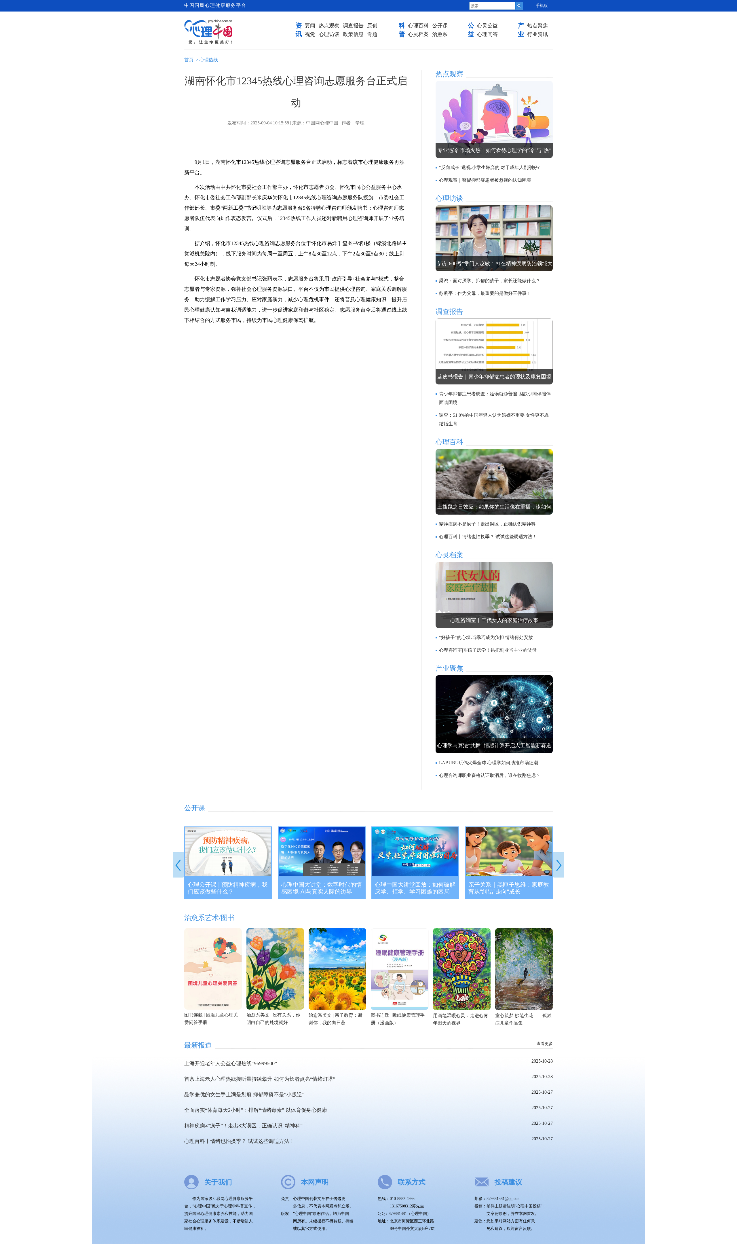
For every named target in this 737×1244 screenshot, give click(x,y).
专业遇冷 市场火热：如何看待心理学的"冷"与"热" (494, 150)
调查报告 (353, 26)
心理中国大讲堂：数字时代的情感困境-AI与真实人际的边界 (321, 888)
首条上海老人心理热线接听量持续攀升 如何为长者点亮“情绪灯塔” (259, 1079)
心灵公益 (487, 26)
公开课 (440, 26)
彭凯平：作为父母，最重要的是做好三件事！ (485, 293)
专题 (372, 34)
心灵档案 (418, 34)
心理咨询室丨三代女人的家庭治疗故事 (494, 620)
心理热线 (209, 59)
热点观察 (329, 26)
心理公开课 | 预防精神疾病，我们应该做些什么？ (227, 888)
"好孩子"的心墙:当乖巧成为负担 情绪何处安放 (486, 637)
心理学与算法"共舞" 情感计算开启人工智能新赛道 (494, 745)
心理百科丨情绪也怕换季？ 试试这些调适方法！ (488, 536)
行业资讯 (537, 34)
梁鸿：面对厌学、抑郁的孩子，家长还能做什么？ (489, 280)
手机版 (542, 5)
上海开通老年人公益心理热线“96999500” (230, 1063)
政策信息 (353, 34)
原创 (372, 26)
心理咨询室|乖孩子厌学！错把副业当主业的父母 (488, 650)
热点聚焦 (537, 26)
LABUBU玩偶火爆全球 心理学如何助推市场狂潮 (488, 762)
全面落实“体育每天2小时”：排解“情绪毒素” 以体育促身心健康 (255, 1110)
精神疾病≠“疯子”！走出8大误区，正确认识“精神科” (243, 1126)
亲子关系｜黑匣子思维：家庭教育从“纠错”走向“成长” (508, 888)
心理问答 (487, 34)
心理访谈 (329, 34)
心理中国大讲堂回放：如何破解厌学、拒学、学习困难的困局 (415, 888)
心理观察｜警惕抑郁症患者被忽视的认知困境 (485, 180)
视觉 (310, 34)
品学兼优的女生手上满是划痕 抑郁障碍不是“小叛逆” (244, 1094)
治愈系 (440, 34)
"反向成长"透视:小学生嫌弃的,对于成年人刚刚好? (489, 167)
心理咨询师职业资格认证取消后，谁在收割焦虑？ (489, 775)
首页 (188, 59)
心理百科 (418, 26)
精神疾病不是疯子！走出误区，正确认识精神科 (487, 524)
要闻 (310, 26)
